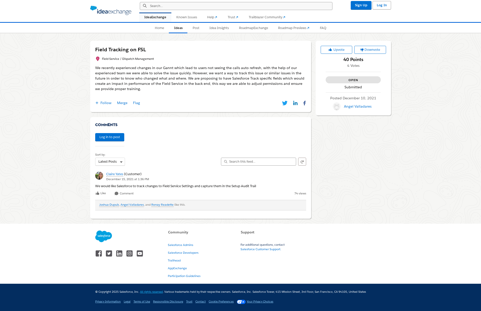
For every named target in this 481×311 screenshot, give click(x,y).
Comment (126, 193)
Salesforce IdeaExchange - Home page (110, 10)
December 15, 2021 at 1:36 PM (127, 179)
